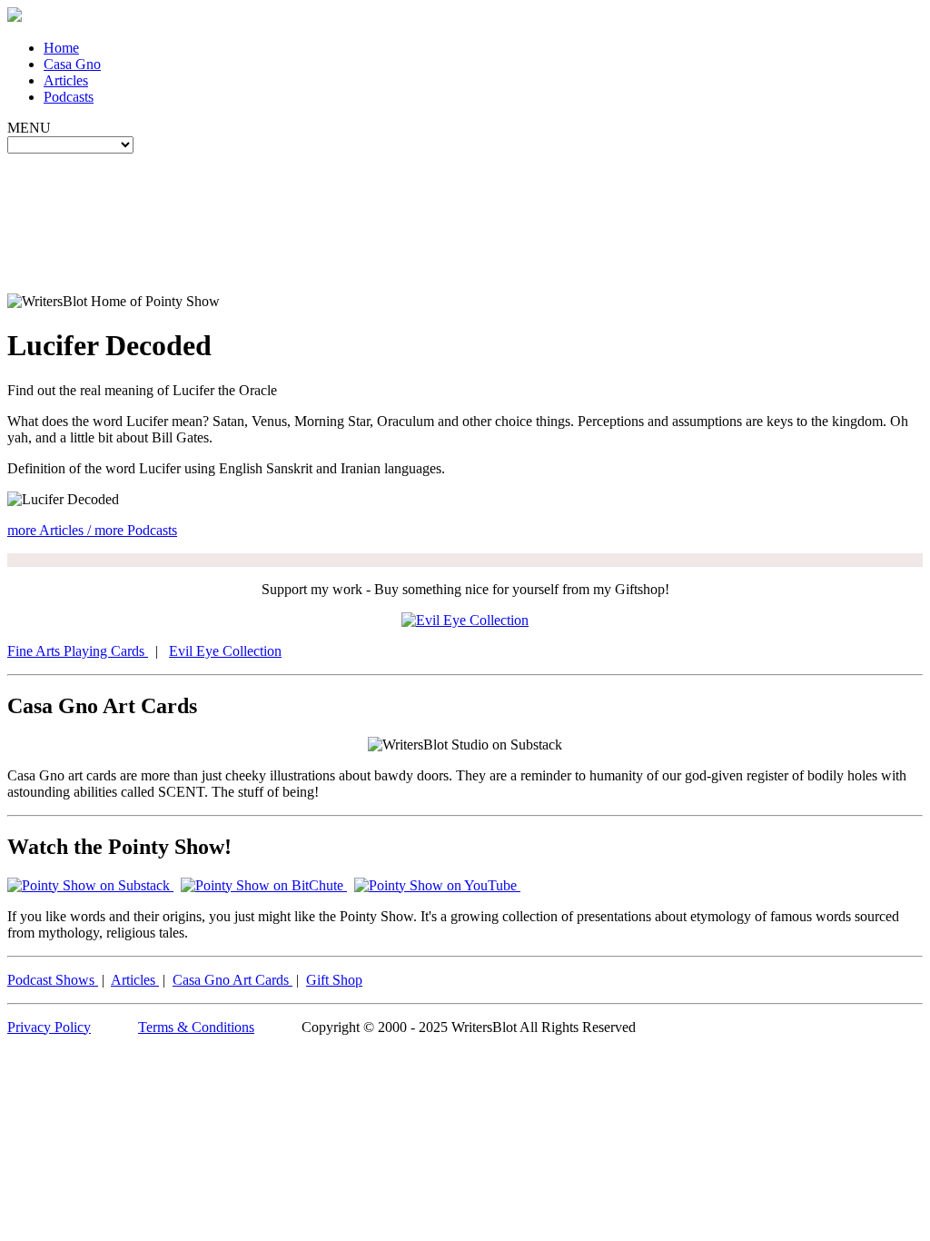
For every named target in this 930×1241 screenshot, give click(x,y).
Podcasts (69, 96)
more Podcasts (135, 530)
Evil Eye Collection (225, 651)
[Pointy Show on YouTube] (437, 885)
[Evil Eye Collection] (465, 620)
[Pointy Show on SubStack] (90, 885)
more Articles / (50, 530)
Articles (66, 80)
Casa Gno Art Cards (232, 980)
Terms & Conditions (196, 1027)
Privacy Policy (49, 1027)
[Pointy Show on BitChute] (264, 885)
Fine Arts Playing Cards (77, 651)
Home (61, 47)
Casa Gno (72, 64)
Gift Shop (334, 980)
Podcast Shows (52, 980)
